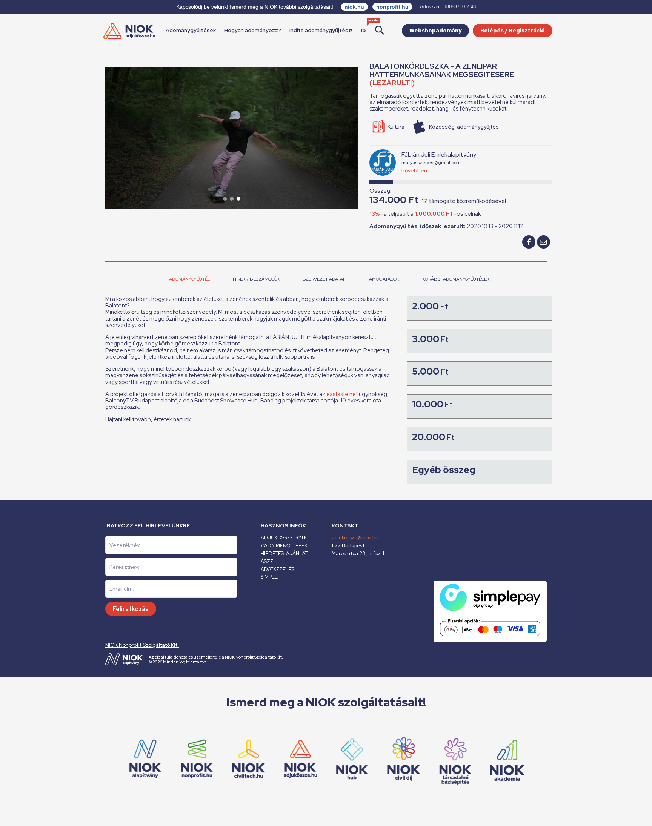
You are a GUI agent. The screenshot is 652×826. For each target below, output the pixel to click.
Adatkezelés (277, 569)
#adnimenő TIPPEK (284, 545)
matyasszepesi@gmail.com (431, 163)
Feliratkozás (131, 609)
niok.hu (354, 7)
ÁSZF (267, 561)
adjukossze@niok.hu (355, 537)
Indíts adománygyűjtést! (320, 30)
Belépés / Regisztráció (512, 30)
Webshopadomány (435, 30)
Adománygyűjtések (191, 30)
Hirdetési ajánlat (284, 553)
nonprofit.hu (392, 7)
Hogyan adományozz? (252, 30)
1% (363, 30)
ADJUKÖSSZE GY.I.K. (284, 537)
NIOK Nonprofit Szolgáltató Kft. (142, 645)
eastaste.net (342, 394)
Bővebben (414, 170)
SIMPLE (269, 577)
